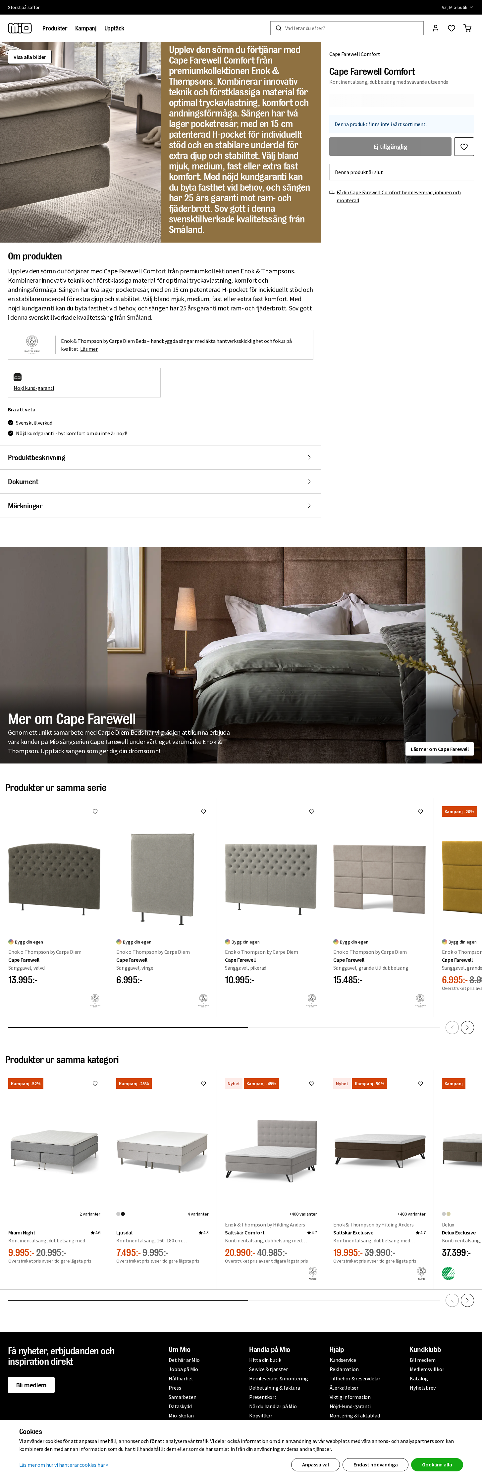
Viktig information (350, 1397)
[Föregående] (452, 1027)
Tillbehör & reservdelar (355, 1378)
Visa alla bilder (30, 57)
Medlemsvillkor (427, 1369)
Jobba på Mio (183, 1369)
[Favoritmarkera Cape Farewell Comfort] (464, 146)
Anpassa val (315, 1464)
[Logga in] (435, 28)
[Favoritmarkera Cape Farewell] (95, 811)
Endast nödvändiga (375, 1464)
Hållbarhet (181, 1378)
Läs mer (89, 349)
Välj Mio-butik (454, 7)
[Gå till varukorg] (467, 28)
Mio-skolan (181, 1415)
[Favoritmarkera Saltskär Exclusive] (420, 1083)
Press (175, 1387)
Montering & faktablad (355, 1415)
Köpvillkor (260, 1415)
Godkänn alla (437, 1464)
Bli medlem (31, 1385)
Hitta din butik (265, 1360)
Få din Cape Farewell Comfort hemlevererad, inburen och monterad (399, 196)
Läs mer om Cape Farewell (440, 749)
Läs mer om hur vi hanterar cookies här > (64, 1464)
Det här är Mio (184, 1360)
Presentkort (263, 1397)
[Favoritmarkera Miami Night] (95, 1083)
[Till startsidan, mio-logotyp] (20, 28)
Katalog (419, 1378)
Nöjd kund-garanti (34, 388)
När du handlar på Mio (273, 1406)
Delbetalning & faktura (274, 1387)
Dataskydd (180, 1406)
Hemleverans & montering (278, 1378)
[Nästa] (467, 1027)
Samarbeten (182, 1397)
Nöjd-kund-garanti (350, 1406)
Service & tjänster (268, 1369)
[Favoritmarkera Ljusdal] (203, 1083)
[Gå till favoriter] (451, 28)
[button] (80, 142)
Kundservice (343, 1360)
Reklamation (344, 1369)
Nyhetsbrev (422, 1387)
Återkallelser (344, 1387)
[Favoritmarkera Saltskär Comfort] (311, 1083)
